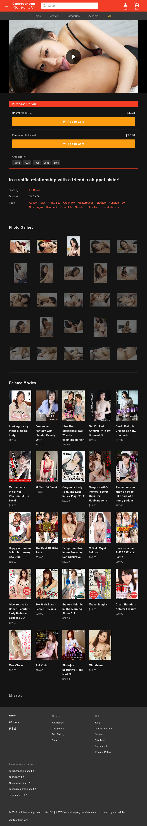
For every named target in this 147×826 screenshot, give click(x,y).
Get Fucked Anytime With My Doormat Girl (100, 430)
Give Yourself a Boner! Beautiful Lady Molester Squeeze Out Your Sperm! (19, 613)
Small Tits (66, 207)
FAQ (97, 722)
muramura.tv (16, 795)
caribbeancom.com (19, 770)
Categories (73, 16)
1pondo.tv (14, 776)
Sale (54, 740)
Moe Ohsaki (16, 665)
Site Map (100, 740)
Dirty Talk (93, 207)
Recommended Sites (21, 764)
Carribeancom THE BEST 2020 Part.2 (125, 552)
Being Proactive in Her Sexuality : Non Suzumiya (73, 552)
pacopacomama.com (20, 789)
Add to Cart (75, 121)
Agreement (101, 746)
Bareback (51, 207)
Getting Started (103, 728)
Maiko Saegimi (98, 604)
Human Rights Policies (113, 812)
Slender (79, 207)
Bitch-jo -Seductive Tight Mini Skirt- (72, 669)
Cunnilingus (36, 207)
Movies (53, 16)
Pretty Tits (54, 202)
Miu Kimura (96, 665)
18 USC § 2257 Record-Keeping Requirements (70, 812)
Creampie (69, 202)
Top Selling (58, 734)
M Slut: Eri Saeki (46, 487)
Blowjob (101, 202)
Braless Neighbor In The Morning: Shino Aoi (73, 609)
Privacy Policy (103, 752)
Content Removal (18, 819)
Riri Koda (42, 665)
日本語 (12, 728)
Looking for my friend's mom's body (19, 430)
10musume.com (18, 783)
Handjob (114, 202)
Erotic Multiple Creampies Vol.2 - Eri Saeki (126, 430)
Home (37, 16)
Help (97, 716)
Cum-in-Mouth (110, 207)
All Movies (58, 722)
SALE (110, 16)
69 (123, 202)
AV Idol (33, 202)
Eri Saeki (34, 190)
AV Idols (93, 16)
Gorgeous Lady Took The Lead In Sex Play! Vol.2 (73, 491)
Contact (99, 734)
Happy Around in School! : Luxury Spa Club (20, 552)
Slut (42, 202)
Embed (18, 695)
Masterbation (86, 202)
